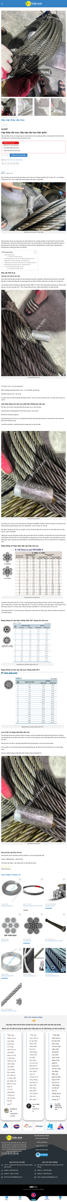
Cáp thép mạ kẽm (50, 905)
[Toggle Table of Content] (34, 252)
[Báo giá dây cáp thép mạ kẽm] (11, 995)
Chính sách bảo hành (41, 1149)
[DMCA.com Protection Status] (33, 1187)
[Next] (62, 53)
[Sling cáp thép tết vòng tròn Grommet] (33, 890)
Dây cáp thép (14, 117)
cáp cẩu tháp (36, 424)
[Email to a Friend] (11, 163)
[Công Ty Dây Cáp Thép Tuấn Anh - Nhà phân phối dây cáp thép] (33, 4)
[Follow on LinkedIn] (14, 1153)
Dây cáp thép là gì (9, 254)
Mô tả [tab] (3, 173)
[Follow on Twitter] (5, 1153)
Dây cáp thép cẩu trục (7, 241)
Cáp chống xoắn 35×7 (7, 610)
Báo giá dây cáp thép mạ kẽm (9, 1010)
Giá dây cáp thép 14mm (7, 975)
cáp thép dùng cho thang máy (22, 424)
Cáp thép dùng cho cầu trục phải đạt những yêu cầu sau (19, 258)
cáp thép (17, 743)
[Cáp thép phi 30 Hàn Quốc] (55, 960)
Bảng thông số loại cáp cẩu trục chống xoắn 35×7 (18, 264)
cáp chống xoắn (18, 863)
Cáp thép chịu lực (11, 159)
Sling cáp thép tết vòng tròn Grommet (33, 905)
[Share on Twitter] (8, 163)
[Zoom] (3, 95)
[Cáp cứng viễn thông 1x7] (33, 960)
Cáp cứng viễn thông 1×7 (29, 975)
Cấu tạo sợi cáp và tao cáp (15, 256)
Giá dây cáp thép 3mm (7, 905)
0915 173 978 (14, 1173)
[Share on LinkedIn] (17, 163)
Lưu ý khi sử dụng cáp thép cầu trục (14, 266)
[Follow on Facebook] (2, 1153)
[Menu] (2, 4)
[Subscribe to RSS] (11, 1153)
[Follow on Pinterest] (8, 1153)
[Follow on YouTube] (17, 1153)
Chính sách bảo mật (42, 1146)
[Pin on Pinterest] (14, 163)
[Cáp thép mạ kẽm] (55, 890)
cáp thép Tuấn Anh (18, 855)
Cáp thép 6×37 (5, 940)
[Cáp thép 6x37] (11, 925)
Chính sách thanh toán (41, 1138)
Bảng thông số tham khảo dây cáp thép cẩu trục (17, 260)
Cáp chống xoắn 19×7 (24, 604)
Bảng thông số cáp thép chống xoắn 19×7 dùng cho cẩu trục (20, 262)
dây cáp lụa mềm (25, 535)
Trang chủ (4, 117)
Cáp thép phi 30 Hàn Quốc (52, 975)
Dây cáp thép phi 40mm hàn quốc (54, 940)
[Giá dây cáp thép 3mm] (11, 890)
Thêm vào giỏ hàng (18, 155)
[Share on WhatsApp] (2, 163)
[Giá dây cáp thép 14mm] (11, 960)
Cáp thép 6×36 (27, 940)
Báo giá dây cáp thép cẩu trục (16, 268)
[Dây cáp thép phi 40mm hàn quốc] (55, 925)
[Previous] (4, 53)
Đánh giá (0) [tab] (9, 173)
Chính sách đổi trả (42, 1142)
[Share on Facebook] (5, 163)
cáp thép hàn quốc (30, 863)
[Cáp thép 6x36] (33, 925)
